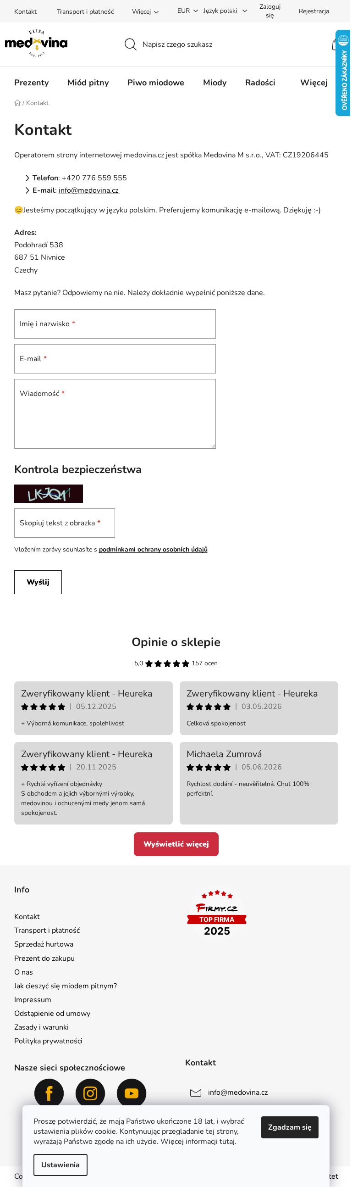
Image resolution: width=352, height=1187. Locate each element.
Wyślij (38, 582)
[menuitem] (31, 82)
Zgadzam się (290, 1127)
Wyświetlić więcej (176, 844)
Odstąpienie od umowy (52, 1014)
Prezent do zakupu (44, 958)
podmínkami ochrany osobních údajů (153, 549)
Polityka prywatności (48, 1041)
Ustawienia (60, 1165)
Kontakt (25, 11)
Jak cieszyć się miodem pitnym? (65, 986)
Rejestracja (314, 11)
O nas (23, 972)
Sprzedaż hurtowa (43, 944)
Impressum (32, 1000)
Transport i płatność (85, 11)
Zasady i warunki (41, 1027)
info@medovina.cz (89, 190)
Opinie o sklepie (176, 642)
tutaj (227, 1142)
